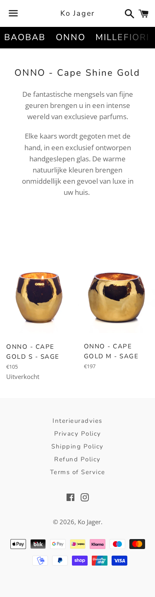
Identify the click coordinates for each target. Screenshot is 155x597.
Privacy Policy (77, 433)
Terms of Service (77, 472)
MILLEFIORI (122, 37)
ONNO (71, 37)
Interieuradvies (77, 421)
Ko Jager (77, 13)
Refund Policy (77, 459)
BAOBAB (25, 37)
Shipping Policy (77, 446)
